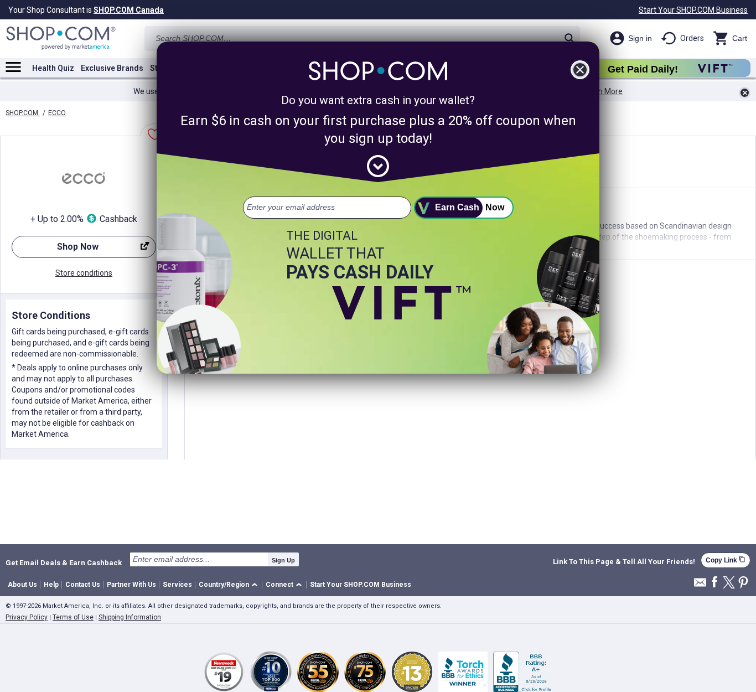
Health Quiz (53, 68)
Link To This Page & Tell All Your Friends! (624, 562)
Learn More (603, 91)
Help (51, 584)
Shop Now (55, 249)
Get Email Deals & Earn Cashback (64, 562)
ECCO (57, 113)
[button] (230, 584)
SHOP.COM (23, 113)
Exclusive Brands (112, 68)
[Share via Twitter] (729, 583)
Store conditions (83, 273)
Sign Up (283, 560)
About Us (22, 584)
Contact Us (82, 584)
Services (177, 584)
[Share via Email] (700, 585)
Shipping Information (130, 617)
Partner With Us (131, 584)
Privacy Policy (27, 617)
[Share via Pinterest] (743, 583)
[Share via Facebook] (714, 582)
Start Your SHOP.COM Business (693, 10)
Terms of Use (73, 617)
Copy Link (725, 560)
